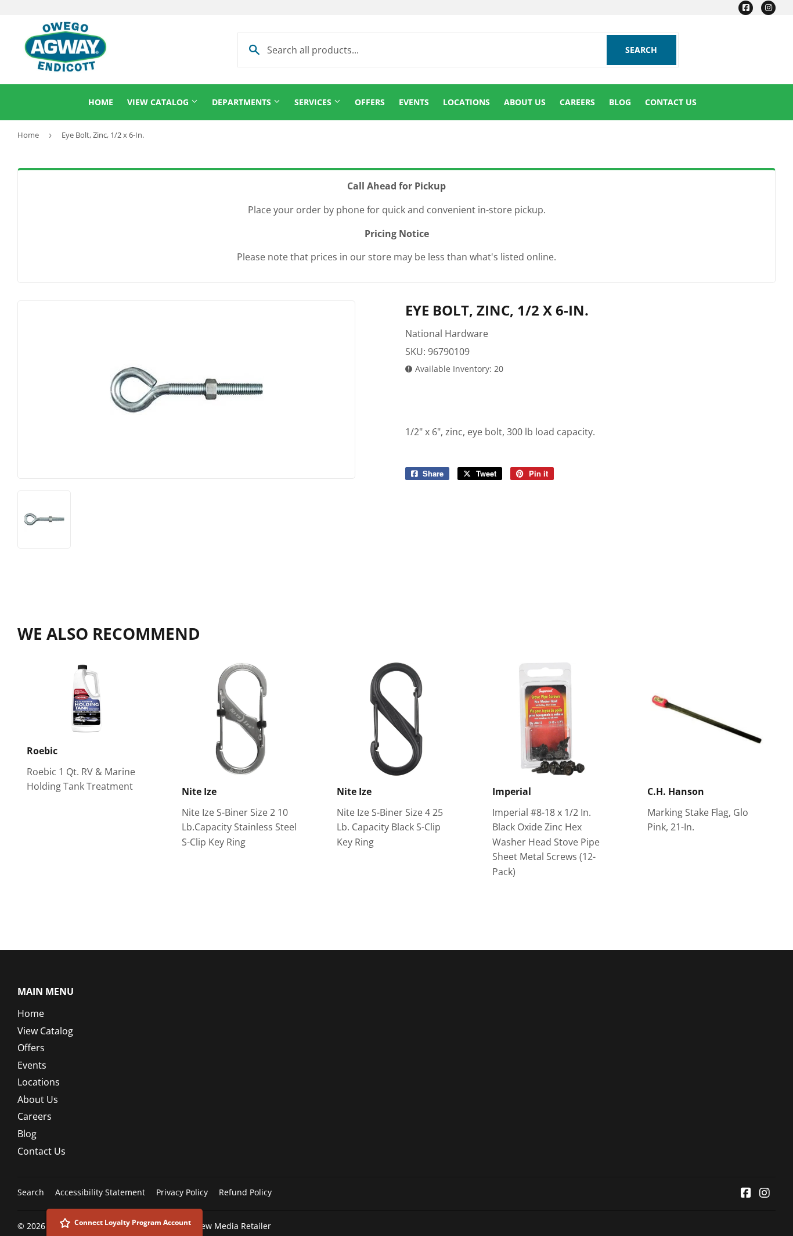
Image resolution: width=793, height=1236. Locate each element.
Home (100, 102)
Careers (577, 102)
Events (414, 102)
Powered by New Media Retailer (209, 1225)
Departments (242, 102)
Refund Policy (245, 1192)
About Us (525, 102)
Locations (466, 102)
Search (650, 49)
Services (314, 102)
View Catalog (159, 102)
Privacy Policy (182, 1192)
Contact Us (671, 102)
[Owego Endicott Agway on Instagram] (764, 1193)
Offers (370, 102)
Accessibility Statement (100, 1192)
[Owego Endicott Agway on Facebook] (746, 1193)
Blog (620, 102)
